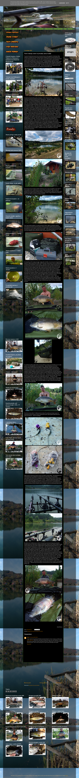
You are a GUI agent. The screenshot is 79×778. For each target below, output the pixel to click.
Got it (67, 3)
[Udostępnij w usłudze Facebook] (38, 629)
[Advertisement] (43, 40)
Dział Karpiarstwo (22, 28)
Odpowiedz (29, 644)
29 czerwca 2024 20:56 (33, 637)
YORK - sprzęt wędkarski (38, 28)
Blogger (66, 775)
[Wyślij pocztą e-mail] (34, 629)
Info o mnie (15, 28)
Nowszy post (27, 682)
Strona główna (8, 28)
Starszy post (59, 682)
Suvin (28, 637)
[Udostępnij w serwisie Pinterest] (39, 629)
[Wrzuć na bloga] (36, 629)
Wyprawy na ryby (39, 631)
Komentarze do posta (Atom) (34, 685)
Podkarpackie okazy (49, 28)
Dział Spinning (29, 28)
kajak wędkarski (30, 640)
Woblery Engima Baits (58, 28)
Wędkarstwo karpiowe (32, 631)
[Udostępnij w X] (37, 629)
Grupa (65, 28)
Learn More (62, 3)
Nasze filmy (70, 28)
